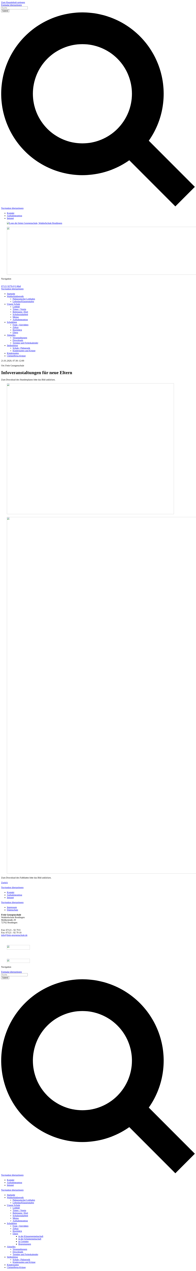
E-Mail (17, 286)
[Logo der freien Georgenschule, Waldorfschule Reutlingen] (98, 223)
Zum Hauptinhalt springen (13, 2)
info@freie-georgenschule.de (14, 935)
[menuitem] (10, 213)
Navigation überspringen (12, 208)
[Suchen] (98, 205)
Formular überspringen (11, 5)
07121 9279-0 (7, 286)
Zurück (4, 882)
